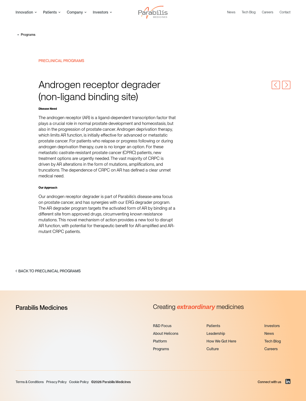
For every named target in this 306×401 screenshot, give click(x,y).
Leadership (215, 333)
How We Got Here (221, 341)
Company (75, 12)
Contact (285, 12)
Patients (50, 12)
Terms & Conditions (30, 382)
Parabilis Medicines (42, 307)
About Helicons (165, 333)
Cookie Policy (79, 382)
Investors (100, 12)
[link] (287, 382)
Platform (160, 341)
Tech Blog (249, 12)
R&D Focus (162, 326)
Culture (212, 349)
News (231, 12)
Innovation (24, 12)
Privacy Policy (56, 382)
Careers (267, 12)
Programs (161, 349)
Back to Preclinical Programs (49, 271)
